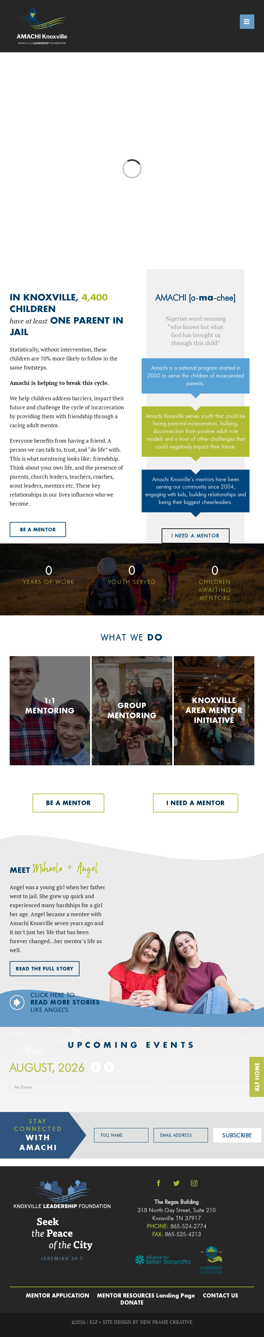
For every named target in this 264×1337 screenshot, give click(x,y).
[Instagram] (194, 1183)
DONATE (132, 1302)
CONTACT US (220, 1295)
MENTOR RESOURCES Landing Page (146, 1295)
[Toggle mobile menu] (247, 21)
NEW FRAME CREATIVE (166, 1322)
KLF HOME (257, 1077)
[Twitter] (176, 1183)
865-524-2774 (188, 1226)
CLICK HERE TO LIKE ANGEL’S (65, 1002)
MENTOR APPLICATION (57, 1295)
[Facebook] (159, 1183)
